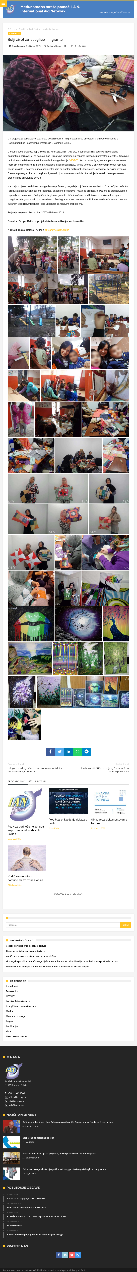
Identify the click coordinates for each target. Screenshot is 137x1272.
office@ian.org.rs (17, 1097)
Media (9, 1011)
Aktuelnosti (12, 986)
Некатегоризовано (16, 1036)
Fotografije (12, 991)
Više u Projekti (37, 781)
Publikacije (12, 1026)
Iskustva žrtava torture (18, 1001)
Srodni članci (16, 781)
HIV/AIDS (11, 996)
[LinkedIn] (65, 1255)
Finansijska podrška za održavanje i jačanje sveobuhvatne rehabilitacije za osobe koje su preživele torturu (62, 961)
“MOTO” (73, 160)
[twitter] (59, 752)
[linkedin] (68, 752)
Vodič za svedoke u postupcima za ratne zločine (25, 878)
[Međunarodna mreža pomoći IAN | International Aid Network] (68, 3)
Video (9, 1031)
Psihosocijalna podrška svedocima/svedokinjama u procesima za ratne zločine (47, 966)
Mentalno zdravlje (16, 1016)
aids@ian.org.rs (16, 1104)
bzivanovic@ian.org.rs (57, 229)
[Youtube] (72, 1255)
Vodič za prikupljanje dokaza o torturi (68, 821)
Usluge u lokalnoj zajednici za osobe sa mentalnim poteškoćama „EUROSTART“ (35, 768)
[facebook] (50, 752)
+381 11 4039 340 (16, 1093)
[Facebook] (59, 1255)
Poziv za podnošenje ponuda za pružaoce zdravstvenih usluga (26, 830)
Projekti (22, 29)
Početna (11, 29)
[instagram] (78, 1255)
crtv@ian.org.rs (16, 1100)
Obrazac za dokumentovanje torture (109, 821)
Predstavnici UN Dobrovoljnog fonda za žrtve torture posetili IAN (105, 768)
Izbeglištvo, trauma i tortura (21, 1006)
